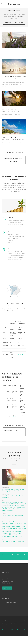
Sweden (18, 538)
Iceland (19, 528)
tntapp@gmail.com (10, 583)
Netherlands (12, 535)
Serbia (20, 536)
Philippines (10, 510)
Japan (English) (13, 502)
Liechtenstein (5, 531)
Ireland (24, 528)
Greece (4, 528)
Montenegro (5, 535)
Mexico (13, 496)
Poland (22, 535)
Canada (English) (6, 489)
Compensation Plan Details (14, 153)
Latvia (20, 530)
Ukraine (24, 539)
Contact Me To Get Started (14, 22)
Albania (4, 520)
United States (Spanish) (17, 491)
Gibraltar (23, 526)
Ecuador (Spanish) (6, 496)
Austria (18, 520)
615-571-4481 (9, 581)
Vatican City (21, 541)
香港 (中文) (12, 507)
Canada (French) (15, 489)
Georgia (13, 526)
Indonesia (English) (13, 509)
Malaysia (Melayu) (7, 505)
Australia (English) (6, 515)
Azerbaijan (4, 521)
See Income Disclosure (20, 353)
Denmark (9, 525)
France (8, 526)
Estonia (14, 525)
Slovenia (9, 538)
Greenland (9, 528)
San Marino (15, 536)
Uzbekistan (14, 541)
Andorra (9, 520)
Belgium (15, 521)
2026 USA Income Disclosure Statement (13, 159)
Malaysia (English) (21, 504)
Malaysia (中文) (16, 505)
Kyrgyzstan (15, 530)
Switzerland (5, 539)
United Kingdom (6, 541)
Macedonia (4, 533)
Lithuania (11, 531)
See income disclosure (18, 417)
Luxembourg (18, 531)
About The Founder (11, 602)
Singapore (20, 502)
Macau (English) (6, 504)
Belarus (10, 521)
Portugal (4, 536)
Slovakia (4, 538)
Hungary (15, 528)
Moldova (14, 533)
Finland (4, 526)
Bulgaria (11, 523)
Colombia (18, 496)
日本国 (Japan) (5, 502)
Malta (9, 533)
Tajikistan (11, 539)
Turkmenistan (18, 539)
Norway (18, 535)
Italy (4, 530)
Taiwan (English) (20, 507)
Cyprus (20, 523)
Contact (8, 588)
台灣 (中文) (4, 509)
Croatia (16, 523)
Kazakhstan (8, 530)
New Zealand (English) (17, 515)
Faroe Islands (20, 525)
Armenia (14, 520)
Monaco (19, 533)
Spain (13, 538)
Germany (18, 526)
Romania (9, 536)
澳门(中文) (13, 504)
